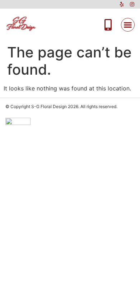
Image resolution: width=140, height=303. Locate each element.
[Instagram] (132, 4)
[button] (128, 25)
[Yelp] (121, 4)
